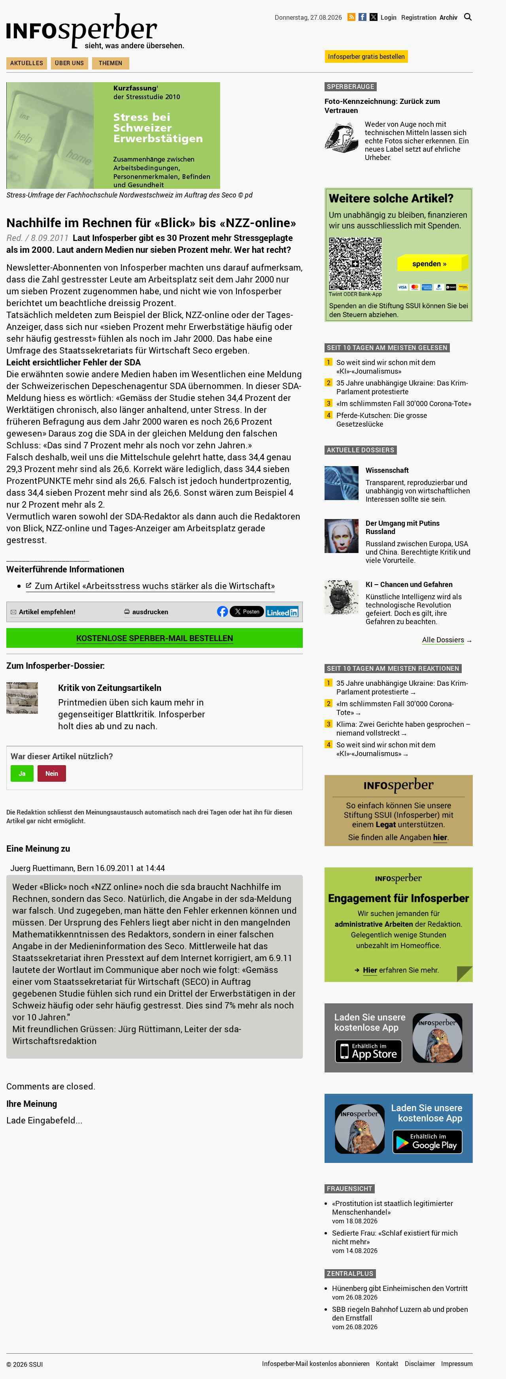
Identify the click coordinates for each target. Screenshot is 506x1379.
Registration (418, 17)
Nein (51, 773)
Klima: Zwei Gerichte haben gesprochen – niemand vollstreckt (403, 728)
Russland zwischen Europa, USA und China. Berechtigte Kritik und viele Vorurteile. (418, 552)
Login (388, 17)
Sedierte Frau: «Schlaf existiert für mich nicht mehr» (395, 1237)
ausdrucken (150, 611)
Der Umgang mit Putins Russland (403, 527)
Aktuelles (26, 63)
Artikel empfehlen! (47, 611)
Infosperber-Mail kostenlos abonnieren (316, 1363)
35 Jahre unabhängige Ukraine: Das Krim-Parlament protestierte (402, 387)
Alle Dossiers (443, 639)
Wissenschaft (387, 470)
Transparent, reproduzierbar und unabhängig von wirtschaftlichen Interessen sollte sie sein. (418, 491)
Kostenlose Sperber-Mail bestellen (154, 637)
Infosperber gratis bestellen (366, 56)
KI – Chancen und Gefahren (409, 584)
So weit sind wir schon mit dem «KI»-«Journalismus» (386, 366)
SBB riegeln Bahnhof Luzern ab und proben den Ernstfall (400, 1313)
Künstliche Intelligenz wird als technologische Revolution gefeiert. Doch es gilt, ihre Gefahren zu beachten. (414, 609)
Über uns (69, 63)
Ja (22, 773)
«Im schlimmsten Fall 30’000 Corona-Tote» (403, 403)
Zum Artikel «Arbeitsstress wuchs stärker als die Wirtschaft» (155, 585)
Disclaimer (420, 1363)
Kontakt (387, 1363)
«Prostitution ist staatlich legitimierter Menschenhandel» (392, 1207)
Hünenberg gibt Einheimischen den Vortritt (400, 1288)
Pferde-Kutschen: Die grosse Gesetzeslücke (381, 419)
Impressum (457, 1363)
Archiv (448, 17)
